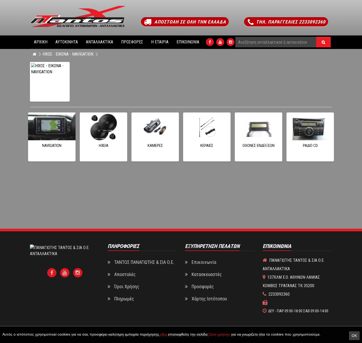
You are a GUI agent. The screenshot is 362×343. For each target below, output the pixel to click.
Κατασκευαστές (207, 274)
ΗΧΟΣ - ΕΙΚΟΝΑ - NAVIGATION (68, 54)
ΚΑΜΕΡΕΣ (155, 145)
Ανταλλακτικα (99, 41)
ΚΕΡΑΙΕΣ (206, 145)
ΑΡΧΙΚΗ (40, 41)
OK (354, 335)
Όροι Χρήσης (126, 286)
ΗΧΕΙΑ (103, 145)
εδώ (163, 334)
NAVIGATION (51, 145)
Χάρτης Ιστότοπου (209, 298)
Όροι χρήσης (219, 334)
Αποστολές (125, 274)
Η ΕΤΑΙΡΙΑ (160, 41)
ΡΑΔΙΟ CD (310, 145)
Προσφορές (132, 41)
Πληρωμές (124, 298)
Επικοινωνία (187, 41)
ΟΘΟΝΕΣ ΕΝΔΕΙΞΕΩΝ (258, 145)
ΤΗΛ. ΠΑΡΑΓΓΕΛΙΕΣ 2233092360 (290, 22)
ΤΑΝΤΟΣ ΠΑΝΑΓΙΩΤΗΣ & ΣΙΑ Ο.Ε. (144, 262)
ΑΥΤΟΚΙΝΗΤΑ (66, 41)
